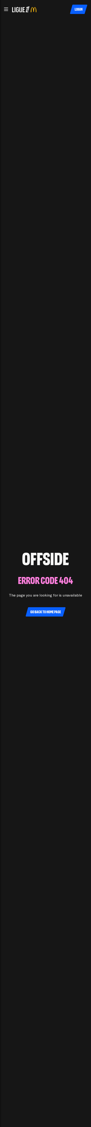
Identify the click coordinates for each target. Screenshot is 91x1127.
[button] (6, 9)
